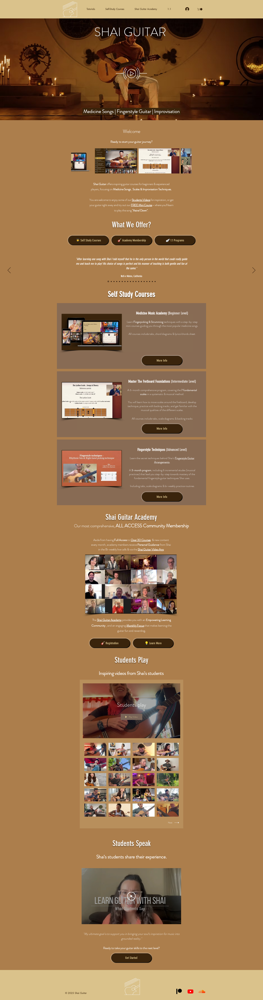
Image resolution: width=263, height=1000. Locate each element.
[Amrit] (133, 281)
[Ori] (124, 281)
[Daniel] (127, 281)
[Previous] (9, 270)
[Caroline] (130, 281)
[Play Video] (95, 749)
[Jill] (119, 281)
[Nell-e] (108, 281)
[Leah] (116, 281)
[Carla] (122, 281)
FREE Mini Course (141, 205)
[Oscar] (138, 281)
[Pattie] (149, 281)
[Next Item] (186, 161)
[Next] (253, 270)
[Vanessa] (146, 281)
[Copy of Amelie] (155, 281)
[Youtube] (190, 991)
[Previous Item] (76, 161)
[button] (114, 9)
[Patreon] (179, 991)
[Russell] (111, 281)
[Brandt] (144, 281)
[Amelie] (152, 281)
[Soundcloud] (201, 991)
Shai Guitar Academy (109, 620)
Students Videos (141, 200)
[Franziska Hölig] (141, 281)
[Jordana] (135, 281)
